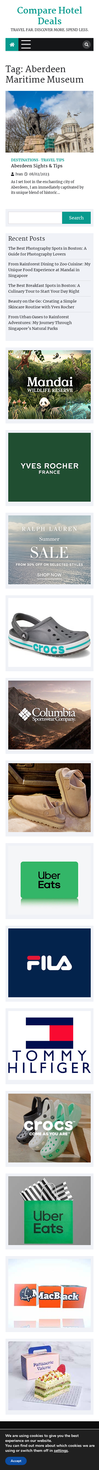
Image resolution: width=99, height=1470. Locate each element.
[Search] (86, 44)
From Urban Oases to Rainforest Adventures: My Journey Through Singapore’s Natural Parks (40, 322)
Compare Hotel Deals (49, 16)
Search (76, 218)
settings (61, 1450)
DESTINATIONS (24, 160)
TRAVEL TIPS (52, 160)
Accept (16, 1461)
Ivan (19, 174)
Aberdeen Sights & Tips (36, 166)
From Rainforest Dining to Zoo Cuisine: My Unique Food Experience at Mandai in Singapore (49, 270)
